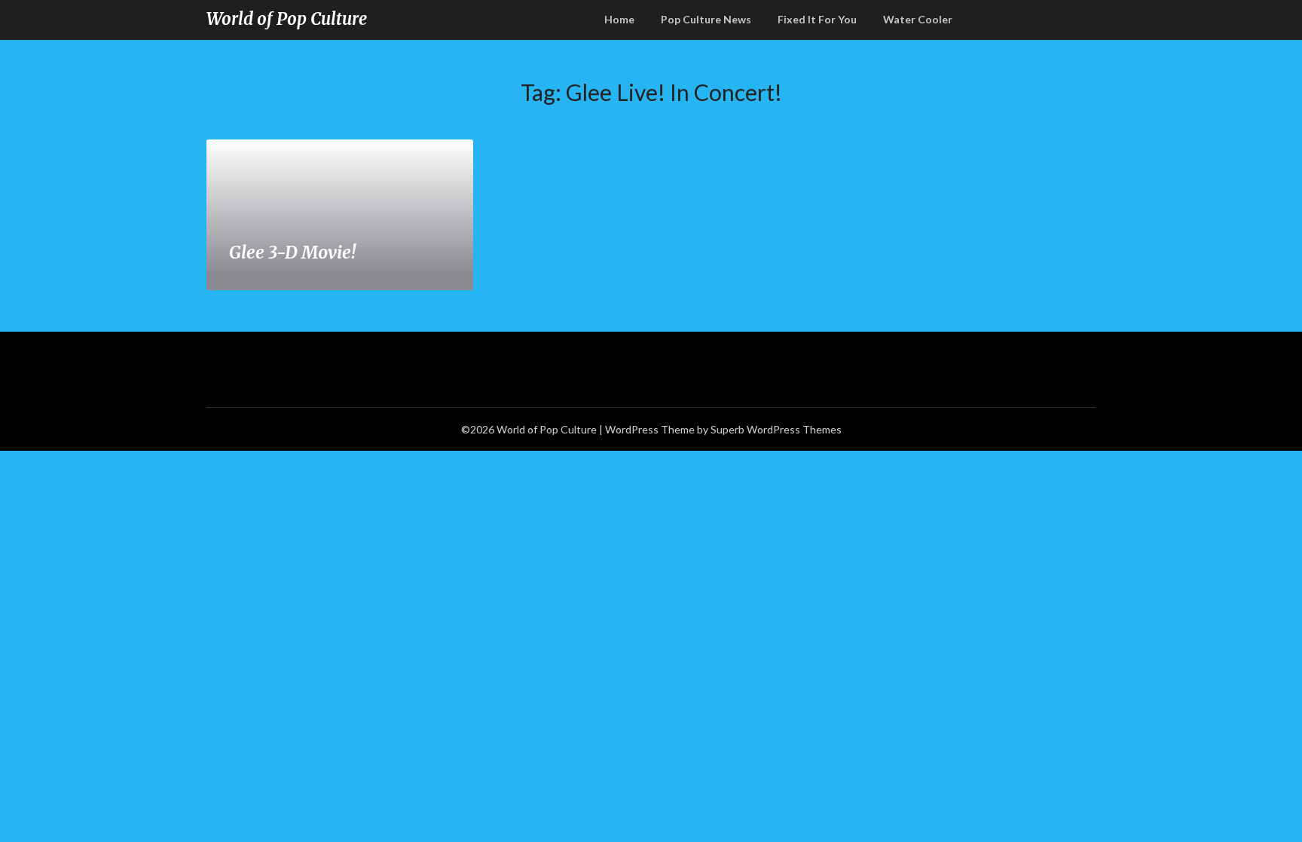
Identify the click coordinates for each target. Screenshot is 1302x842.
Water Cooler (917, 19)
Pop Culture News (706, 19)
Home (619, 19)
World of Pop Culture (286, 18)
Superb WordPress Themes (776, 429)
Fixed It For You (817, 19)
